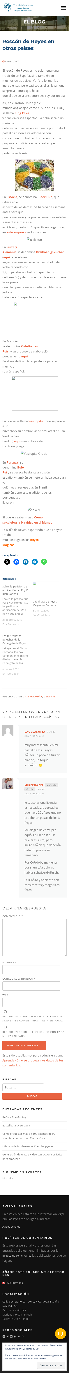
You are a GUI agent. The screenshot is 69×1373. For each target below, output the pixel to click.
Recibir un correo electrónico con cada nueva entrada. (33, 1034)
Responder (38, 736)
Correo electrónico (19, 978)
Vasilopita (36, 421)
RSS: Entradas (14, 1283)
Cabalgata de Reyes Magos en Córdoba (45, 603)
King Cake (22, 113)
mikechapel (34, 785)
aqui (17, 441)
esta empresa (16, 232)
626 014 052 (9, 1306)
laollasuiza (34, 731)
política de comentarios (16, 1255)
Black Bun (45, 197)
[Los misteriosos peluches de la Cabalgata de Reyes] (17, 654)
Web (5, 995)
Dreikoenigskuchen (50, 252)
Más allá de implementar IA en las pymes (27, 1146)
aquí (6, 257)
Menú (63, 7)
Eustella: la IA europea (16, 1125)
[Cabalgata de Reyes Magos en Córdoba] (46, 589)
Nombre (9, 962)
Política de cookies (36, 1358)
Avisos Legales (11, 1226)
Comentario (12, 916)
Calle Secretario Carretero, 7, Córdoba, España (30, 1301)
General (50, 696)
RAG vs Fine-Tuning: (14, 1117)
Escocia (12, 197)
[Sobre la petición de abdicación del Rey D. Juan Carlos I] (17, 605)
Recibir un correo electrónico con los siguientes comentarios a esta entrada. (32, 1018)
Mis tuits (7, 1178)
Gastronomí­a (32, 696)
